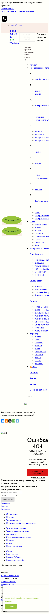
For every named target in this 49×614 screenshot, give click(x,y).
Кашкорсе (39, 134)
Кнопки (38, 336)
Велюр (38, 93)
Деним (38, 227)
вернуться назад (39, 478)
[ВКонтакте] (2, 421)
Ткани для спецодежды (17, 531)
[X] (9, 421)
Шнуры (38, 360)
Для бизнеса (36, 254)
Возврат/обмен (13, 557)
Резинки (39, 354)
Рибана (38, 189)
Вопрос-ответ (12, 554)
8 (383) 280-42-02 (13, 34)
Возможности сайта (15, 560)
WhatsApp (14, 43)
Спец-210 (39, 242)
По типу (33, 301)
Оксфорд (39, 233)
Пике (37, 174)
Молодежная (41, 289)
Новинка (10, 540)
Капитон (38, 131)
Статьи (9, 551)
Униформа (39, 274)
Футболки (39, 327)
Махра (38, 163)
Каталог (4, 506)
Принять (11, 606)
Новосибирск (16, 25)
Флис (37, 212)
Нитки (37, 348)
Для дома (39, 262)
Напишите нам (7, 584)
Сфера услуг (40, 271)
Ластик (38, 151)
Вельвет (38, 90)
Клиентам (5, 509)
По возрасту (36, 280)
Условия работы (13, 520)
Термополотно (41, 200)
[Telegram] (17, 421)
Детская (38, 286)
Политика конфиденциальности (21, 523)
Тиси (37, 245)
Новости (10, 517)
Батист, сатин (41, 224)
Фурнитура (11, 534)
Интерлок (39, 116)
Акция (9, 543)
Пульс (38, 239)
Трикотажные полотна (16, 528)
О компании (12, 514)
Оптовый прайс (17, 10)
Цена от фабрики (14, 546)
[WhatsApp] (13, 421)
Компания (5, 503)
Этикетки (39, 363)
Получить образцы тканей (27, 37)
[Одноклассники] (6, 421)
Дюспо (38, 230)
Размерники (40, 351)
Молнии (38, 345)
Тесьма (38, 357)
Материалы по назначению (18, 537)
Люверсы (39, 342)
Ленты (37, 339)
